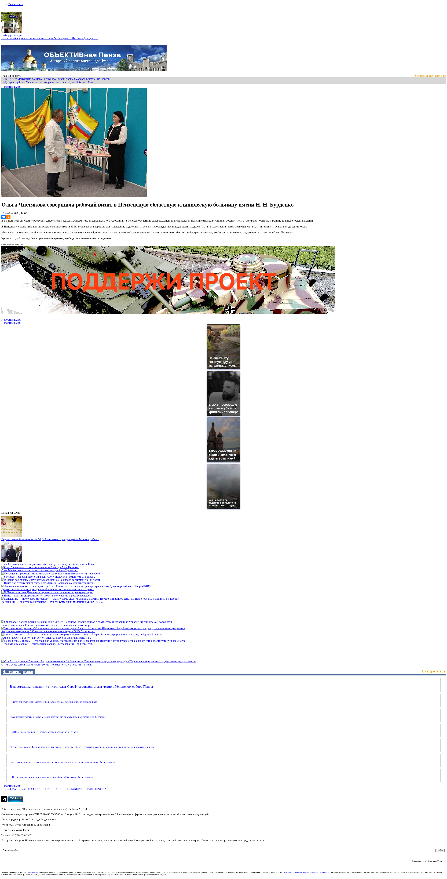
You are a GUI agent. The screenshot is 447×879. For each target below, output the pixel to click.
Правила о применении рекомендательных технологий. (306, 872)
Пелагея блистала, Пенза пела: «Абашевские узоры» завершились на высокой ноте (53, 702)
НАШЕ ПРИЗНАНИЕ (99, 788)
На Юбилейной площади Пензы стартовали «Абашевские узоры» (44, 732)
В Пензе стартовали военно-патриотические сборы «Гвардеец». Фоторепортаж (51, 777)
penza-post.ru (32, 872)
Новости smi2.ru (11, 86)
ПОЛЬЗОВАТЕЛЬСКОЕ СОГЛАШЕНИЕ (26, 788)
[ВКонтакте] (3, 217)
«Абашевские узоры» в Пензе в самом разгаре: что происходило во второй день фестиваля (57, 717)
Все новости (15, 4)
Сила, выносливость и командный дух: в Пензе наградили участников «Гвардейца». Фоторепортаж (62, 762)
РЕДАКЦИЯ (74, 788)
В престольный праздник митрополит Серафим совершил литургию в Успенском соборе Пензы (81, 686)
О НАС (59, 788)
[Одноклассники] (8, 217)
